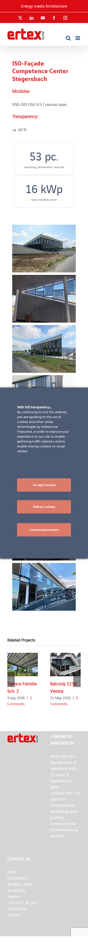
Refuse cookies (44, 506)
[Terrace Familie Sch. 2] (22, 664)
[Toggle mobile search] (68, 38)
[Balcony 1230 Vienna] (65, 664)
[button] (11, 679)
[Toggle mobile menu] (78, 38)
